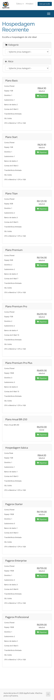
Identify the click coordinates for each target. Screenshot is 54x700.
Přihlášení (29, 4)
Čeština (19, 4)
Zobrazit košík (44, 4)
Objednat (43, 96)
